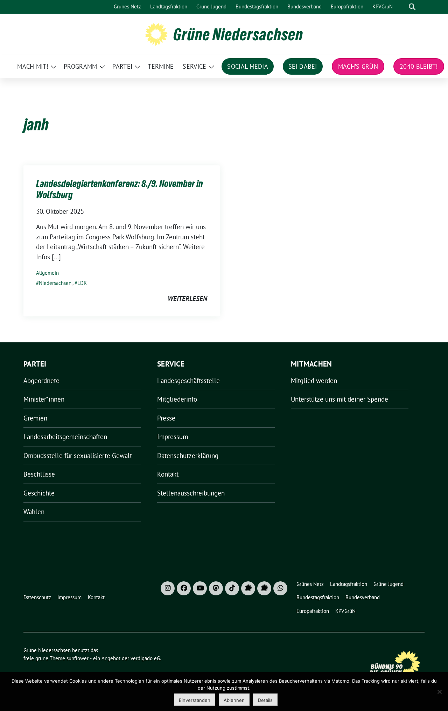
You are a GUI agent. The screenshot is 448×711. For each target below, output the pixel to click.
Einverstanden (194, 700)
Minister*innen (43, 399)
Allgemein (47, 272)
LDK (82, 283)
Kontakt (167, 474)
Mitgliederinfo (177, 399)
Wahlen (33, 511)
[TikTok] (232, 588)
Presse (166, 418)
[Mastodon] (216, 588)
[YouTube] (200, 588)
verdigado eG (145, 658)
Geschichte (39, 493)
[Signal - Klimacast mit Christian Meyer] (248, 588)
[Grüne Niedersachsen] (156, 33)
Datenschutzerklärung (187, 455)
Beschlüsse (39, 474)
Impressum (172, 436)
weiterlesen (187, 298)
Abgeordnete (41, 380)
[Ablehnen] (439, 691)
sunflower (77, 658)
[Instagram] (168, 588)
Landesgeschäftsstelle (188, 380)
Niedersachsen (55, 283)
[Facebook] (184, 588)
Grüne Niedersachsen (238, 34)
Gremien (35, 418)
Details (265, 700)
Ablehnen (234, 700)
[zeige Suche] (412, 7)
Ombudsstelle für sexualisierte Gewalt (77, 455)
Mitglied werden (314, 380)
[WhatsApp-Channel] (280, 588)
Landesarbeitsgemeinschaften (65, 436)
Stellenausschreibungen (191, 493)
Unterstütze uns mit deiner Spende (339, 399)
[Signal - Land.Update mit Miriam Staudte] (264, 588)
